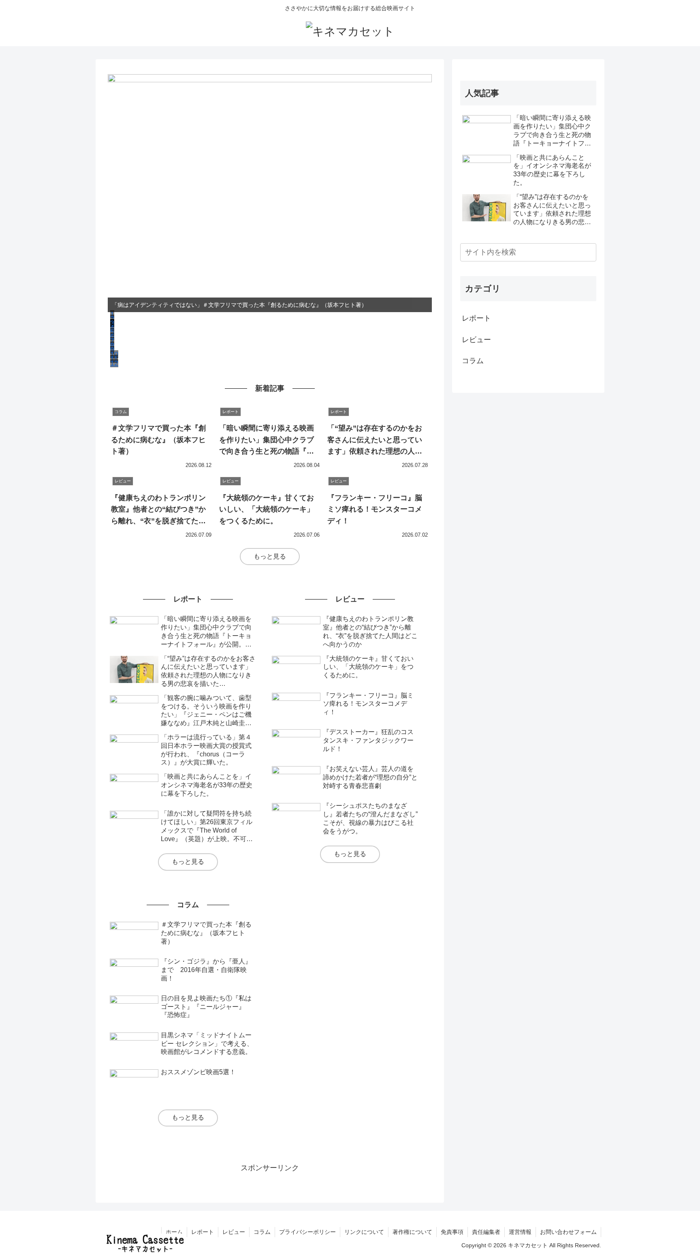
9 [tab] (112, 350)
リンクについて (364, 1232)
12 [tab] (114, 363)
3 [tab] (112, 323)
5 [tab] (112, 332)
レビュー (476, 340)
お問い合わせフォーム (568, 1232)
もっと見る (270, 556)
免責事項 (452, 1232)
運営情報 (520, 1232)
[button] (588, 252)
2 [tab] (112, 319)
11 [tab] (114, 359)
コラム (473, 361)
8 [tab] (112, 345)
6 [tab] (112, 336)
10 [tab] (114, 354)
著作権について (412, 1232)
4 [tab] (112, 327)
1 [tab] (112, 314)
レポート (476, 318)
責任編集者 (486, 1232)
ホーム (174, 1232)
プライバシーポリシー (307, 1232)
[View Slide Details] (270, 193)
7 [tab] (112, 341)
